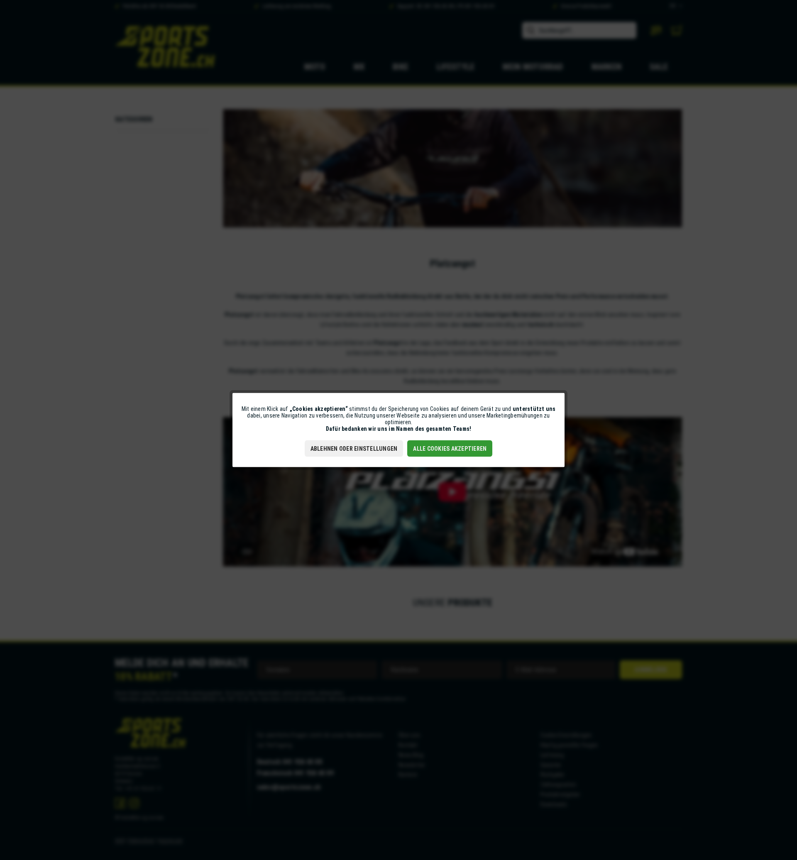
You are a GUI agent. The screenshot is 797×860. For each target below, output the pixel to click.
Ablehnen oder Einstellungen (354, 448)
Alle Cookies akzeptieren (450, 448)
